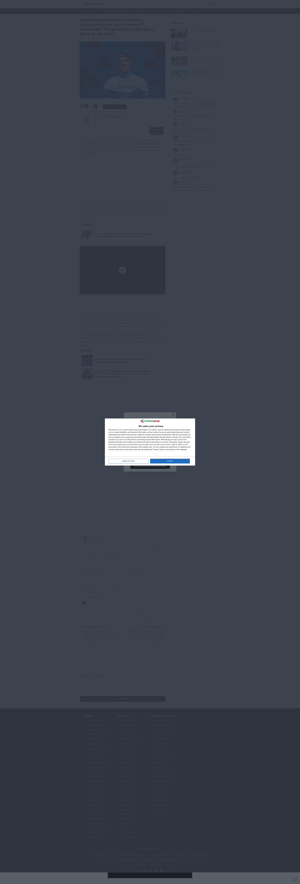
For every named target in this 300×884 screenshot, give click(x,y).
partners (121, 430)
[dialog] (150, 442)
